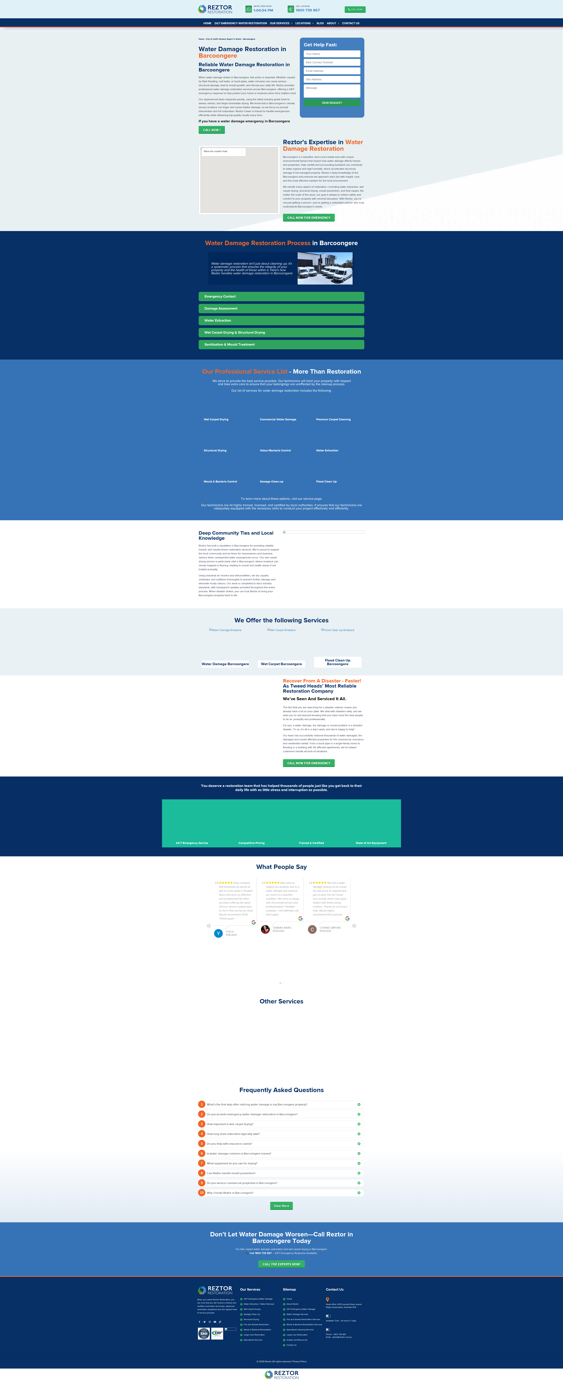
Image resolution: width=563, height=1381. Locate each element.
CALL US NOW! (303, 6)
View (281, 1205)
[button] (281, 296)
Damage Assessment (221, 308)
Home (201, 39)
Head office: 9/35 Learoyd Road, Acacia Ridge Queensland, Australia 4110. (344, 1306)
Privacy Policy (299, 1361)
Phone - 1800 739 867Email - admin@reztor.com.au (339, 1336)
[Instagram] (209, 1322)
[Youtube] (215, 1322)
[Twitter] (204, 1322)
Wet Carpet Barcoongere (281, 664)
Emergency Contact (220, 296)
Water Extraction (218, 320)
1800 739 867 (308, 10)
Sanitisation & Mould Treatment (230, 344)
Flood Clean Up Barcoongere (337, 662)
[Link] (220, 1322)
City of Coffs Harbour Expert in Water (223, 39)
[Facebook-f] (199, 1322)
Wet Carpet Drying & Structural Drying (235, 332)
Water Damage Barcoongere (225, 664)
